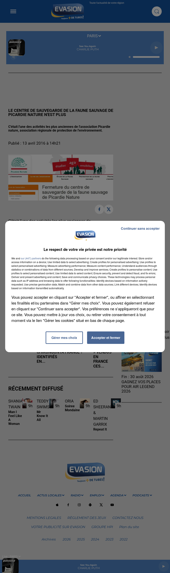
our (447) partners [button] (31, 258)
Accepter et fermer (105, 337)
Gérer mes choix (64, 337)
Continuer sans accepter (140, 228)
